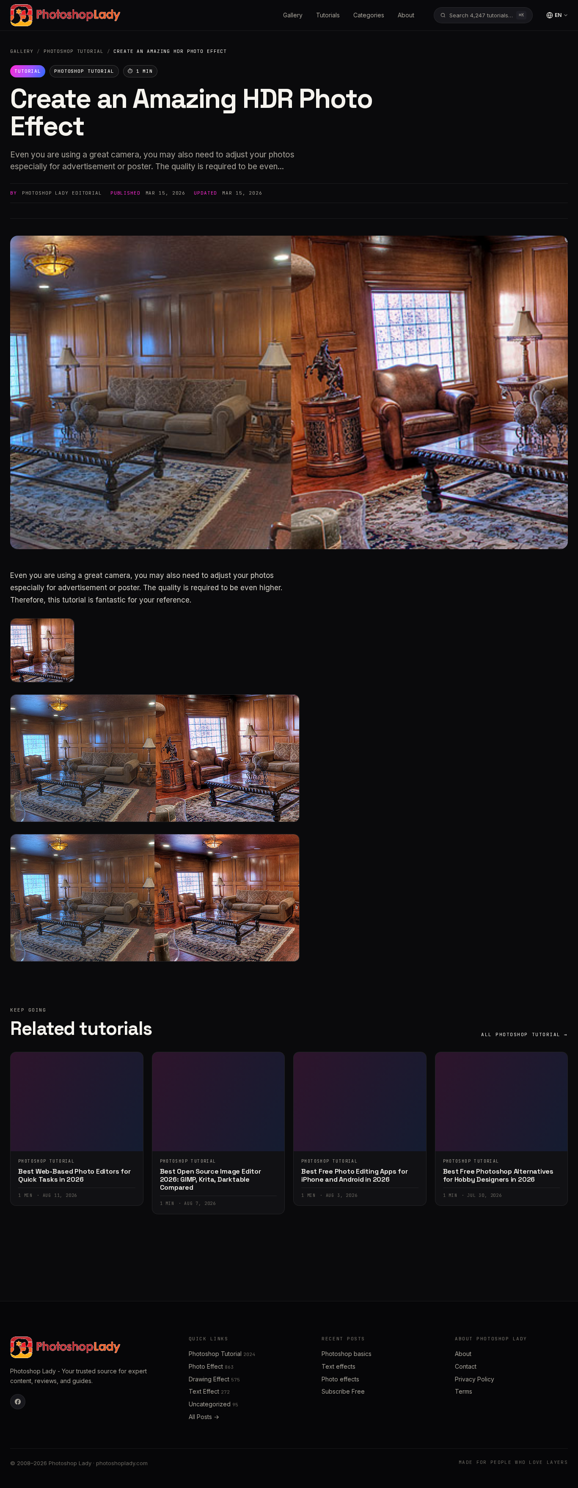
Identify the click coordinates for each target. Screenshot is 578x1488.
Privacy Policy (474, 1379)
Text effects (338, 1366)
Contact (465, 1366)
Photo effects (340, 1379)
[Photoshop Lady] (65, 15)
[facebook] (17, 1401)
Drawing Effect (214, 1379)
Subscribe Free (343, 1391)
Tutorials (328, 15)
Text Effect (209, 1391)
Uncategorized (213, 1404)
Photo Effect (211, 1366)
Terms (463, 1391)
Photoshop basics (347, 1353)
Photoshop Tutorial (74, 51)
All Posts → (204, 1416)
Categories (368, 15)
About (406, 15)
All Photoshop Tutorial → (524, 1034)
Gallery (293, 15)
